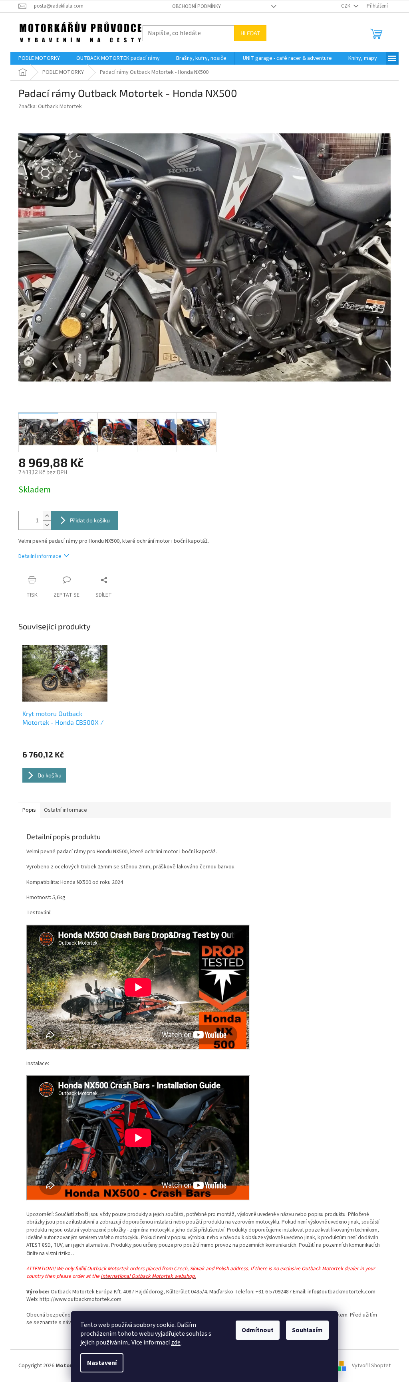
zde (176, 1342)
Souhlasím (307, 1330)
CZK (346, 6)
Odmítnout (258, 1330)
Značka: (50, 107)
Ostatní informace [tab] (65, 810)
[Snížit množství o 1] (47, 525)
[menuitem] (39, 58)
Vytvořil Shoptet (371, 1366)
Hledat (250, 33)
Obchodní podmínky (196, 6)
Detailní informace (40, 556)
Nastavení (102, 1362)
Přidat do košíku (90, 520)
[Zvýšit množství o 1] (47, 515)
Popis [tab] (29, 810)
